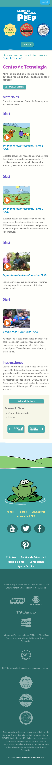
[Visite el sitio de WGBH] (17, 601)
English (44, 2)
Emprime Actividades (14, 87)
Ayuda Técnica (26, 566)
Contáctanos (36, 561)
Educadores (8, 55)
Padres (23, 511)
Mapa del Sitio (16, 561)
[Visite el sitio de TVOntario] (26, 612)
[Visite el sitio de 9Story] (36, 600)
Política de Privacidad (33, 557)
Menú (27, 44)
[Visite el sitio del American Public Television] (26, 623)
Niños (10, 511)
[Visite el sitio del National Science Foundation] (26, 655)
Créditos (11, 557)
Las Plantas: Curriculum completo (30, 55)
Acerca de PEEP (26, 516)
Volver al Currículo (26, 401)
